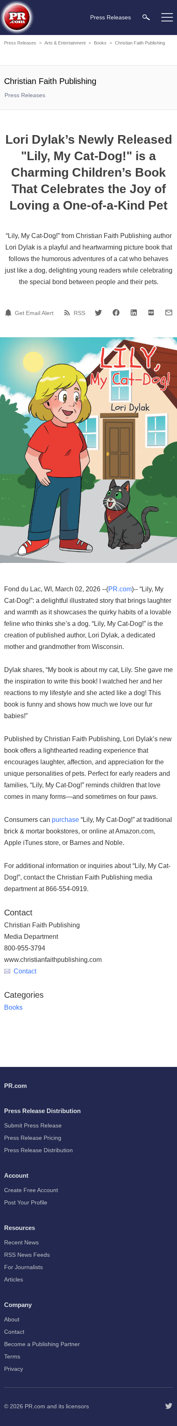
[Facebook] (116, 312)
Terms (12, 1356)
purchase (65, 819)
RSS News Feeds (27, 1254)
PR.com (120, 589)
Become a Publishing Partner (42, 1344)
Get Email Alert (34, 313)
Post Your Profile (25, 1202)
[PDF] (151, 312)
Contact (25, 971)
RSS (79, 313)
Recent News (21, 1242)
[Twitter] (98, 312)
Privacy (13, 1368)
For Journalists (23, 1267)
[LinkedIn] (134, 312)
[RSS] (68, 312)
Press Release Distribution (38, 1150)
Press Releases (20, 42)
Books (100, 42)
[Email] (169, 312)
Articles (13, 1279)
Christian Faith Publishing (140, 42)
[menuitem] (146, 17)
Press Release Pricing (32, 1137)
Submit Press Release (33, 1125)
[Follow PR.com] (169, 1406)
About (11, 1319)
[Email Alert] (9, 312)
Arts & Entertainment (65, 42)
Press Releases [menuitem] (110, 17)
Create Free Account (31, 1190)
